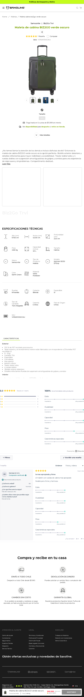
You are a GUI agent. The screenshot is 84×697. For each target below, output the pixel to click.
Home (4, 17)
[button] (35, 36)
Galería (64, 201)
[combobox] (76, 686)
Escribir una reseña (74, 458)
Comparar (53, 36)
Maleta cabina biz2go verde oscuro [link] (33, 17)
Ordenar (59, 466)
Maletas (14, 17)
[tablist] (42, 339)
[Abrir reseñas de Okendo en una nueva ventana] (75, 451)
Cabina (42, 118)
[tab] (11, 338)
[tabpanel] (42, 360)
